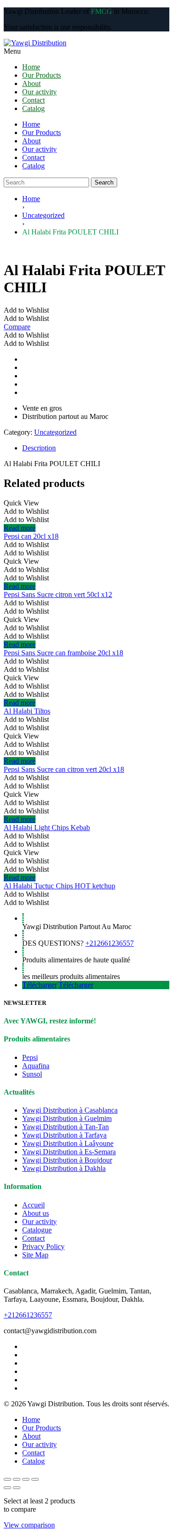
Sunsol (32, 1074)
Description (39, 448)
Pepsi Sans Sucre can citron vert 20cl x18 (64, 769)
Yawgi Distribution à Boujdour (67, 1160)
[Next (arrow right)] (16, 1487)
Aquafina (35, 1066)
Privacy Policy (43, 1246)
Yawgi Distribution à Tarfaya (64, 1135)
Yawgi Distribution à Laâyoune (67, 1143)
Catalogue (37, 1230)
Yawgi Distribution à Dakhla (64, 1168)
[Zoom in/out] (7, 1479)
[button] (26, 310)
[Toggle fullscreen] (16, 1479)
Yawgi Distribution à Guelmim (67, 1118)
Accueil (33, 1205)
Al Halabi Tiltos (27, 711)
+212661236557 (109, 943)
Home (31, 124)
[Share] (26, 1479)
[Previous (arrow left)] (7, 1487)
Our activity (39, 149)
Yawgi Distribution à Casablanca (70, 1110)
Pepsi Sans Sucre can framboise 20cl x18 (63, 653)
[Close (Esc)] (35, 1479)
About (31, 141)
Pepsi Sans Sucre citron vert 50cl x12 (58, 594)
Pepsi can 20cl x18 (31, 536)
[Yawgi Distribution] (86, 43)
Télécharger (39, 985)
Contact (33, 157)
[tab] (95, 448)
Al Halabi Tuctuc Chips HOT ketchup (59, 886)
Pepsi (30, 1057)
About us (35, 1213)
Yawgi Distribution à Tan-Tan (65, 1127)
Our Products (41, 132)
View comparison (29, 1525)
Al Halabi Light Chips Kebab (47, 827)
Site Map (35, 1255)
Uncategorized (43, 215)
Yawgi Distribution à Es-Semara (69, 1152)
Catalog (33, 166)
